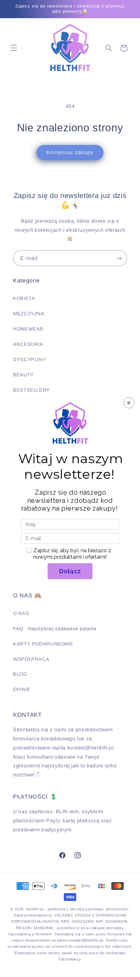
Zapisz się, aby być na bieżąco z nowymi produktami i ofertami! (72, 553)
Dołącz (70, 571)
